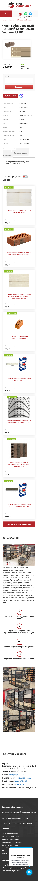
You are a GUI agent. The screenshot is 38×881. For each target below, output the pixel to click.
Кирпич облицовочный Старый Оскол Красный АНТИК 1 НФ (19, 253)
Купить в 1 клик (10, 96)
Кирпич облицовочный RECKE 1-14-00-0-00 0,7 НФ (19, 211)
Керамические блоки (10, 833)
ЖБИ (3, 851)
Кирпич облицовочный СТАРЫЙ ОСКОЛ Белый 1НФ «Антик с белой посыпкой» (19, 296)
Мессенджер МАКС (22, 778)
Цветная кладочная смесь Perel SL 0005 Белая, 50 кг (19, 379)
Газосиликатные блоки (10, 836)
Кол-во (7, 76)
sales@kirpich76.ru (16, 775)
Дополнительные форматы (15, 154)
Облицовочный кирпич (10, 839)
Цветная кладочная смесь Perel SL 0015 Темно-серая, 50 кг (19, 505)
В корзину (19, 87)
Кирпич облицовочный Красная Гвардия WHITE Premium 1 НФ (19, 421)
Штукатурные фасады (10, 845)
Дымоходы (6, 853)
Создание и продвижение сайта (14, 823)
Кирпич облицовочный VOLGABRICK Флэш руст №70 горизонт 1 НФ (19, 464)
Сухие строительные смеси (12, 842)
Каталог (5, 13)
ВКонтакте (19, 784)
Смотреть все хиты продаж (19, 524)
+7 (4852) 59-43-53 (25, 17)
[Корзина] (20, 14)
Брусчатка (5, 848)
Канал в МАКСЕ (20, 781)
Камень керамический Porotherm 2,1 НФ (19, 337)
